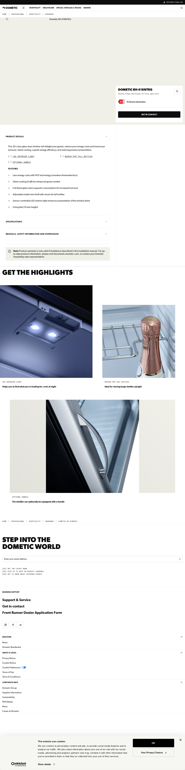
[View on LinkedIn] (20, 625)
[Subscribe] (180, 559)
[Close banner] (181, 740)
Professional (17, 14)
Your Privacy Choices (152, 752)
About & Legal (9, 653)
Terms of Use (8, 672)
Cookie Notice (9, 663)
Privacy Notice (9, 658)
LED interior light (23, 157)
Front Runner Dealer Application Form (32, 613)
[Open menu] (23, 8)
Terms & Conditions (11, 676)
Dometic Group (18, 687)
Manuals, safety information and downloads (32, 234)
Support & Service (16, 600)
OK (153, 743)
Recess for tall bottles (78, 157)
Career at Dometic (19, 711)
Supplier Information (12, 692)
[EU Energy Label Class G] (121, 102)
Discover (6, 637)
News (14, 642)
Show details (44, 764)
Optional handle (22, 162)
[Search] (181, 8)
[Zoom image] (59, 71)
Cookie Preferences (11, 667)
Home (4, 14)
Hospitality (34, 8)
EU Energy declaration (136, 101)
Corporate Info (10, 682)
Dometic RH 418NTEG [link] (68, 521)
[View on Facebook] (13, 625)
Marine (87, 8)
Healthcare (48, 8)
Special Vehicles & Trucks (68, 8)
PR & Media (16, 701)
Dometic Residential (20, 647)
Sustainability (8, 697)
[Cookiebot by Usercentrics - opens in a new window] (18, 764)
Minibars (49, 14)
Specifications (14, 221)
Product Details (15, 136)
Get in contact (149, 114)
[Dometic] (10, 8)
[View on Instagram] (5, 625)
